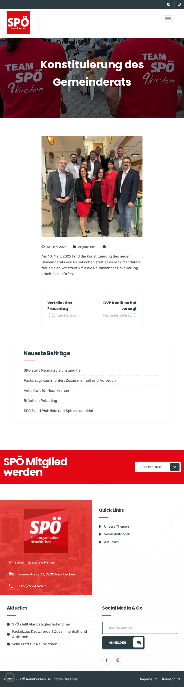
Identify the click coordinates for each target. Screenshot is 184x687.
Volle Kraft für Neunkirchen (46, 390)
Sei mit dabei (152, 467)
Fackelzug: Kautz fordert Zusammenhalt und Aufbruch (70, 380)
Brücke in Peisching (40, 401)
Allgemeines (86, 247)
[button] (10, 677)
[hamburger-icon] (168, 18)
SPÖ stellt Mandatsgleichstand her (53, 370)
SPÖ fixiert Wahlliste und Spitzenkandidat (58, 411)
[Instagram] (179, 4)
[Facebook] (168, 4)
